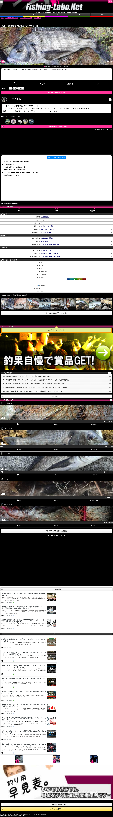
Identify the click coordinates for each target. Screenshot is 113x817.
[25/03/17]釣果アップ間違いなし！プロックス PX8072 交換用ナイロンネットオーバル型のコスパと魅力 (33, 383)
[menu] (1, 2)
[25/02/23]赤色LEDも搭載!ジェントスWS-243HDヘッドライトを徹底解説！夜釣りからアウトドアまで (33, 391)
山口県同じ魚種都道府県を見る (50, 244)
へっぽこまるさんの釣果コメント (14, 167)
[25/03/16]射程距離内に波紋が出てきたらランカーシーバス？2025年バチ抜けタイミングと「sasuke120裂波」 (36, 387)
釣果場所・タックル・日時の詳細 (14, 169)
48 (45, 306)
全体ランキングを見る (47, 229)
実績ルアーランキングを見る (49, 253)
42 (7, 306)
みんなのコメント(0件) (11, 175)
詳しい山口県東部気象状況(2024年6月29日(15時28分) (21, 172)
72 (82, 306)
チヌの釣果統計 (9, 164)
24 (20, 306)
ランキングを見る (46, 232)
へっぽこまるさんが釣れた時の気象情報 (17, 161)
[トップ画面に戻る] (56, 11)
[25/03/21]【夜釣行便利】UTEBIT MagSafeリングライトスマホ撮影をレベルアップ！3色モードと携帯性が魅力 (36, 380)
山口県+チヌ (21, 88)
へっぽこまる (14, 99)
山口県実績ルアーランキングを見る (51, 256)
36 (57, 306)
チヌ (10, 88)
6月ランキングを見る (47, 226)
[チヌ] (56, 46)
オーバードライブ (46, 250)
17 (70, 306)
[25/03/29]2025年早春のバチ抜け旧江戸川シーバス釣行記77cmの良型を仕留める (27, 376)
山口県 (14, 88)
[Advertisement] (56, 21)
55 (95, 306)
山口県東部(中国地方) (47, 238)
